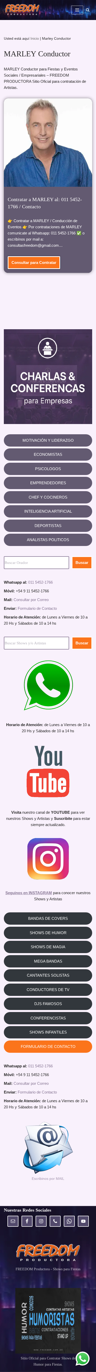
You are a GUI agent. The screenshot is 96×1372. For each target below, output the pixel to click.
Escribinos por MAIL (48, 1179)
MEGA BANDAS (48, 961)
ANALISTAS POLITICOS (48, 540)
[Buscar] (88, 10)
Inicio (34, 38)
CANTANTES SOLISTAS (48, 975)
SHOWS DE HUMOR (48, 933)
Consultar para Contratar (32, 264)
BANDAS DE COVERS (48, 918)
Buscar (82, 562)
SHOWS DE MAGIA (48, 947)
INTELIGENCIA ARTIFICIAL (48, 511)
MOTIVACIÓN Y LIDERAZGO (48, 440)
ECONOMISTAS (48, 454)
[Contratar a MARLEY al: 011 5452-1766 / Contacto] (48, 142)
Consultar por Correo (31, 599)
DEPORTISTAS (48, 525)
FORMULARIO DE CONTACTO (48, 1046)
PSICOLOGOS (48, 469)
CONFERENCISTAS (48, 1018)
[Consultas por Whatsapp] (82, 1358)
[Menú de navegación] (77, 10)
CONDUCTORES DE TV (48, 989)
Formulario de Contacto (37, 608)
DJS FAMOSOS (48, 1004)
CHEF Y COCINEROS (48, 497)
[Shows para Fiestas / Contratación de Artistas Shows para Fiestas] (23, 10)
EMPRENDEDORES (48, 483)
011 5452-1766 (40, 582)
